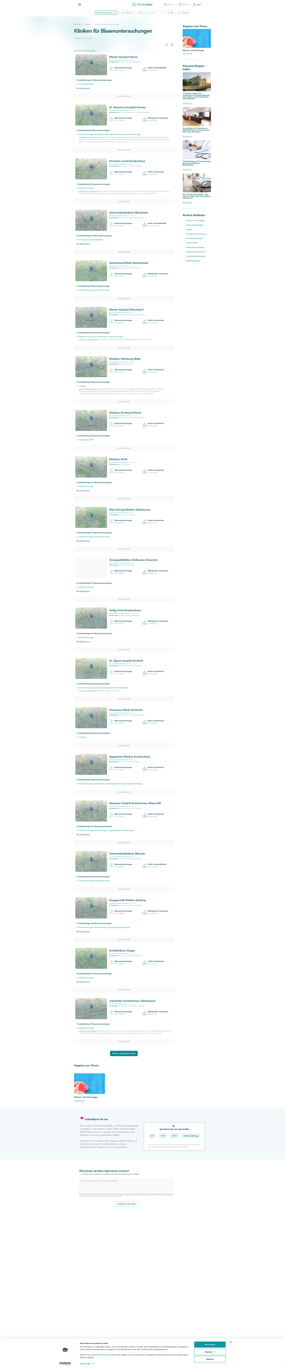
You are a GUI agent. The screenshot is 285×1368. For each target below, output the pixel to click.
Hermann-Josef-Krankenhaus (127, 161)
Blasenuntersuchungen (195, 247)
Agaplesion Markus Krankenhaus (129, 756)
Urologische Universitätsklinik (91, 240)
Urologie (82, 386)
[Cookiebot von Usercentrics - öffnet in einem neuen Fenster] (65, 1363)
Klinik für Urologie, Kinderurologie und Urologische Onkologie (104, 927)
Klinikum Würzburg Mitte (125, 358)
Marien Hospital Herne (123, 57)
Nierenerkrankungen (194, 238)
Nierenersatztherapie (194, 225)
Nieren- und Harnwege (86, 1097)
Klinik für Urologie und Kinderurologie (94, 290)
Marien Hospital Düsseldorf (126, 309)
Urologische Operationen (196, 234)
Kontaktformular (87, 1196)
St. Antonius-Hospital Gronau (127, 107)
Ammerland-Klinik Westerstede (128, 262)
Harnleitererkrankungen (195, 256)
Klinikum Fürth (118, 459)
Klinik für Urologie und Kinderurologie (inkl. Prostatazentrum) (103, 688)
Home (79, 24)
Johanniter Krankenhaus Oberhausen (132, 1000)
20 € (174, 1136)
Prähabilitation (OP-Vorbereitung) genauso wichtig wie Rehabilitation (197, 163)
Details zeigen (85, 1364)
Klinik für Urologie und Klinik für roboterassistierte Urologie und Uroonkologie (110, 784)
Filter (172, 13)
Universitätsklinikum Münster (127, 853)
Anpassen (209, 1352)
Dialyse (189, 229)
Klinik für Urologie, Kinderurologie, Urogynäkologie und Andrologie (106, 830)
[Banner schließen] (231, 1342)
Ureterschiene (191, 243)
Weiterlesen (79, 1100)
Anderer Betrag (191, 1136)
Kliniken (88, 24)
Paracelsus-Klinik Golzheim (126, 710)
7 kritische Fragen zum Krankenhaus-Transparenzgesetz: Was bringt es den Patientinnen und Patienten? (196, 96)
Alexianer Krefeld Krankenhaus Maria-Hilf (135, 803)
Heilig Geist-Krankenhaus (125, 610)
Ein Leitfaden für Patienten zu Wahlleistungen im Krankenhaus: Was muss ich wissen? (196, 130)
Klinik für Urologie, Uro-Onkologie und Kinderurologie (101, 337)
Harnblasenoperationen (195, 252)
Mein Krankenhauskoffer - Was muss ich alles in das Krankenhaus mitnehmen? (197, 196)
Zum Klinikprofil (124, 96)
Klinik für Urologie (86, 188)
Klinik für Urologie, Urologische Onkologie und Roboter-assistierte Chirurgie (110, 134)
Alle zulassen (210, 1344)
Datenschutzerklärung (115, 1196)
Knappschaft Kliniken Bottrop (127, 900)
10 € (163, 1136)
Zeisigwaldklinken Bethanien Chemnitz (133, 560)
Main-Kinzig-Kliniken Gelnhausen (129, 509)
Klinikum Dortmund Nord (125, 412)
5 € (152, 1136)
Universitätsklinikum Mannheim (128, 212)
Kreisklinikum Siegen (122, 950)
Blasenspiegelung (193, 261)
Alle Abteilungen (83, 88)
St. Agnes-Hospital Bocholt (126, 660)
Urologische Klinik (86, 84)
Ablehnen (210, 1359)
